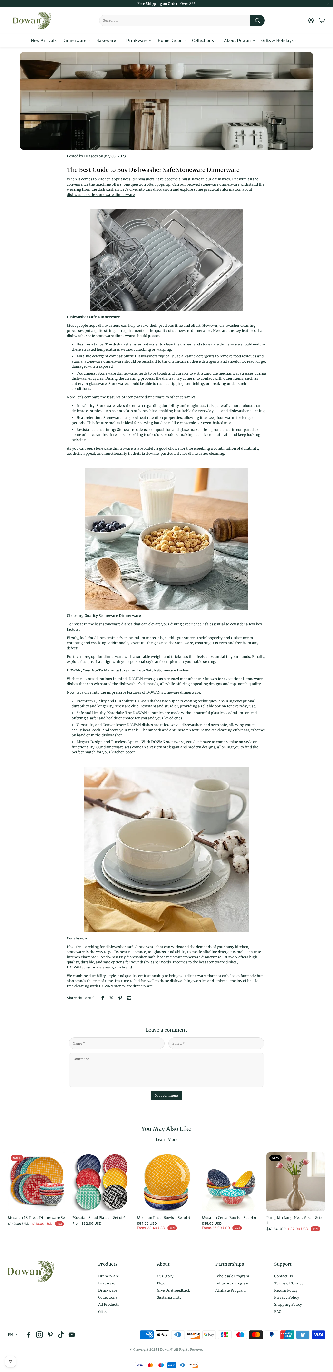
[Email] (129, 998)
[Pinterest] (50, 1334)
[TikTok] (61, 1334)
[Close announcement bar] (328, 3)
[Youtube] (71, 1334)
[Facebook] (28, 1334)
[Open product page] (101, 1181)
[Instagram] (39, 1334)
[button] (182, 20)
